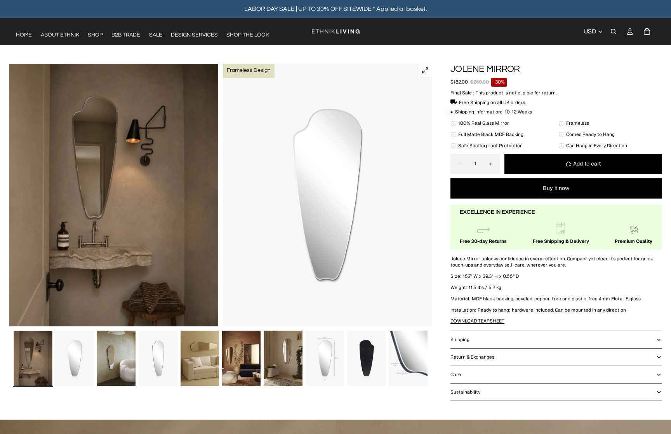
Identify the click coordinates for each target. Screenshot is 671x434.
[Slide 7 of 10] (283, 358)
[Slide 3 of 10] (116, 358)
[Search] (613, 31)
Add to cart (587, 163)
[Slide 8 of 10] (325, 358)
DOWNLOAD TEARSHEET (477, 321)
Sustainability (465, 392)
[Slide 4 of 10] (158, 358)
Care (455, 374)
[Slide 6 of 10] (241, 358)
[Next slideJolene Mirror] (423, 195)
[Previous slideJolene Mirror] (17, 195)
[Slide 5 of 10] (200, 358)
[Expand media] (425, 70)
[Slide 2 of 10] (75, 358)
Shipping (459, 339)
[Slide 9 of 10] (366, 358)
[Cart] (646, 31)
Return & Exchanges (472, 357)
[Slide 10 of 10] (408, 358)
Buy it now (556, 188)
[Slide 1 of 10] (33, 358)
